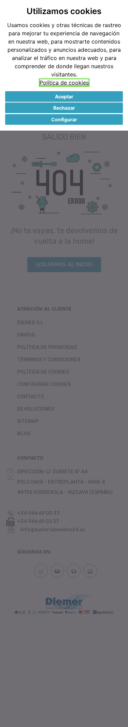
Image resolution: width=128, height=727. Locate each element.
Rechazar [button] (64, 108)
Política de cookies (64, 82)
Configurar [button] (64, 119)
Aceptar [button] (64, 96)
